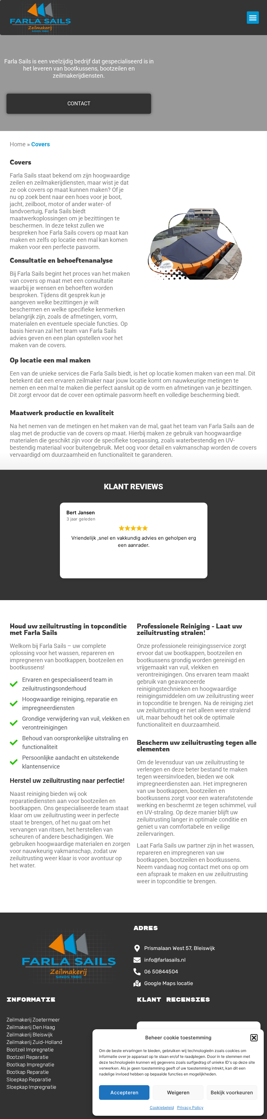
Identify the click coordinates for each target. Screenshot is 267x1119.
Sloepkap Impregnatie (31, 1087)
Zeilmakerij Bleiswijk (30, 1035)
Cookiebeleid (162, 1107)
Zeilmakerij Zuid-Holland (34, 1042)
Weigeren (178, 1092)
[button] (254, 1037)
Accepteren (124, 1092)
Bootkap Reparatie (28, 1072)
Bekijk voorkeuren (232, 1092)
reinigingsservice (210, 645)
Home (18, 144)
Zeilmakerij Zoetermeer (33, 1020)
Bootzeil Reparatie (28, 1057)
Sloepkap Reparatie (29, 1079)
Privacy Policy (190, 1107)
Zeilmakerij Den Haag (31, 1027)
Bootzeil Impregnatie (30, 1050)
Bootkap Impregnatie (30, 1064)
